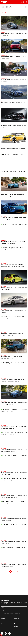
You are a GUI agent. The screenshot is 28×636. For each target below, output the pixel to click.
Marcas (16, 626)
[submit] (26, 610)
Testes (16, 623)
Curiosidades (4, 623)
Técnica (16, 621)
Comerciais (3, 621)
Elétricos (16, 618)
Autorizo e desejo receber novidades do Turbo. (11, 613)
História (3, 618)
